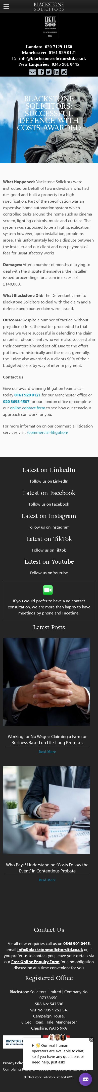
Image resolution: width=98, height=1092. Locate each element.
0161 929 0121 (62, 52)
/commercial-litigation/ (47, 432)
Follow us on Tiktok (49, 550)
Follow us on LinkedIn (49, 481)
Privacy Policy (14, 1062)
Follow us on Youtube (49, 572)
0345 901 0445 (65, 64)
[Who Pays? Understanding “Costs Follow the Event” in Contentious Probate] (46, 812)
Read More (47, 751)
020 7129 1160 (58, 46)
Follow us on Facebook (49, 504)
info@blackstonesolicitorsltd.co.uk (52, 58)
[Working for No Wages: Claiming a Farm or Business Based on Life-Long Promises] (46, 684)
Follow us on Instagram (49, 527)
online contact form (27, 407)
